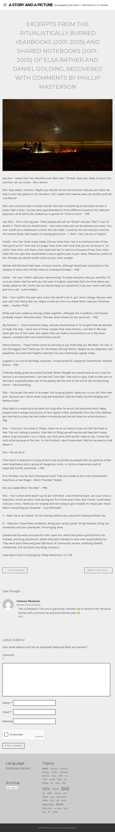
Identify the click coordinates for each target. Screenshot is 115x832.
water (45, 768)
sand (44, 812)
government (61, 797)
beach (60, 804)
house (59, 779)
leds (58, 800)
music (55, 811)
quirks (52, 797)
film (51, 783)
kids (64, 793)
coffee (44, 779)
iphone (45, 782)
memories (63, 772)
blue (64, 782)
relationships (48, 804)
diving (57, 783)
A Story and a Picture (31, 5)
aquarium (54, 768)
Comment (7, 657)
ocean (54, 772)
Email (7, 712)
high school (47, 808)
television (46, 775)
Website (7, 721)
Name (7, 702)
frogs (43, 793)
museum (57, 793)
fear (66, 775)
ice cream (58, 808)
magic (54, 775)
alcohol (52, 779)
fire (49, 812)
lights (45, 796)
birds (60, 775)
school (63, 800)
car (65, 779)
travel (52, 800)
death (49, 793)
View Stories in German (18, 768)
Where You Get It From (98, 570)
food (65, 808)
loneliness (64, 768)
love (65, 788)
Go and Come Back (15, 570)
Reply (20, 616)
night (46, 788)
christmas (46, 772)
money (45, 800)
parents (55, 788)
